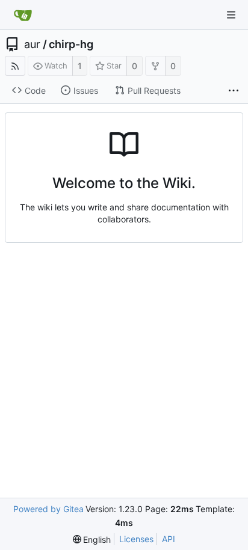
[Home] (23, 15)
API (168, 539)
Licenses (136, 539)
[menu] (92, 539)
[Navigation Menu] (231, 15)
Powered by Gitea (48, 509)
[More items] (233, 90)
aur (32, 44)
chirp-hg (71, 44)
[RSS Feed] (15, 66)
